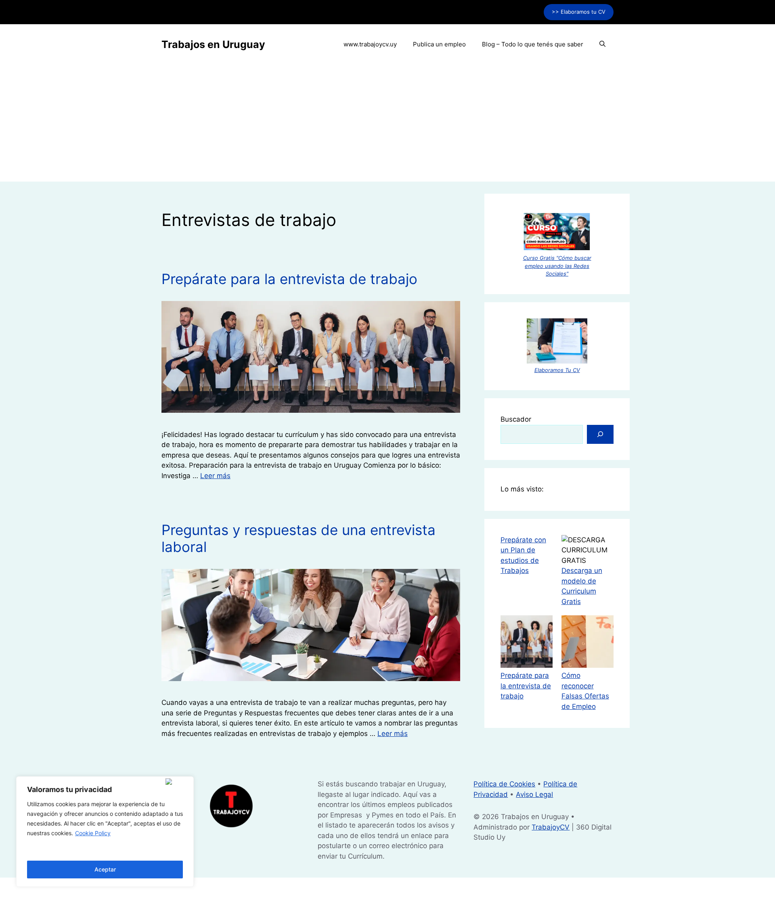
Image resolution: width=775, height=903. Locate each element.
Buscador (516, 419)
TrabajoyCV (551, 827)
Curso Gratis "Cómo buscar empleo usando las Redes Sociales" (557, 266)
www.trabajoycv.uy (370, 44)
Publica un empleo (439, 44)
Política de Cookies (504, 784)
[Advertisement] (387, 125)
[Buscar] (600, 434)
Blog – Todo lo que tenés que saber (532, 44)
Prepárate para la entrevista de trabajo (289, 278)
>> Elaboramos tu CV (578, 11)
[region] (105, 831)
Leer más (215, 476)
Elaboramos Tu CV (557, 370)
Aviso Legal (534, 794)
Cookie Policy (93, 833)
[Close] (177, 781)
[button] (602, 44)
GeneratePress (449, 890)
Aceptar (105, 869)
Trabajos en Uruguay (213, 44)
